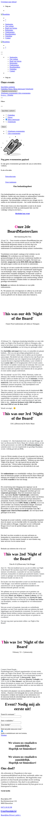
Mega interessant (19, 89)
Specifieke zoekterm (8, 111)
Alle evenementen (24, 93)
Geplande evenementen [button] (9, 91)
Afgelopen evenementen (9, 93)
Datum (4, 127)
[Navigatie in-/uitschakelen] (2, 52)
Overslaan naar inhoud (8, 2)
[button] (7, 95)
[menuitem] (9, 24)
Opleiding (4, 89)
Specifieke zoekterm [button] (8, 87)
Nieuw (10, 89)
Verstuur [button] (4, 735)
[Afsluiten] (2, 106)
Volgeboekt (29, 89)
